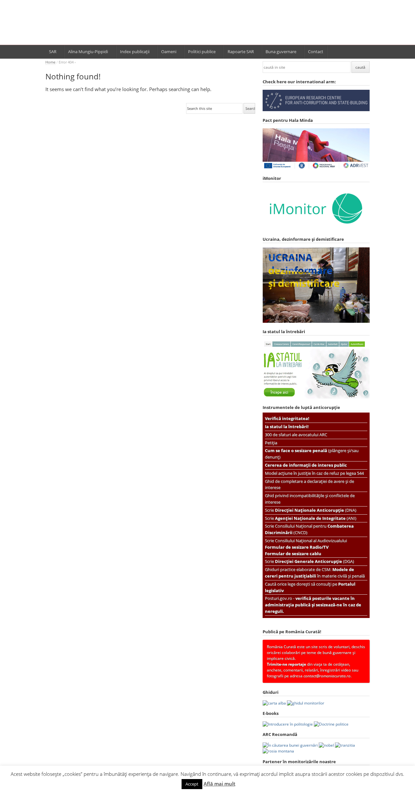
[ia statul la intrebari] (316, 397)
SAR (52, 51)
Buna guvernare (281, 51)
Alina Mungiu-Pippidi (88, 51)
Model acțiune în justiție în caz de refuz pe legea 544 (314, 473)
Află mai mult (219, 783)
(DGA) (314, 561)
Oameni (168, 51)
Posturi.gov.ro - (313, 604)
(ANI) (315, 518)
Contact (315, 51)
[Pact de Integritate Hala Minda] (316, 168)
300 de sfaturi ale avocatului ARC (296, 434)
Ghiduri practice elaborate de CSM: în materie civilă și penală (315, 572)
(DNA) (315, 510)
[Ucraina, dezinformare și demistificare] (316, 229)
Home (50, 62)
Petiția (271, 443)
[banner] (207, 25)
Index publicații (134, 51)
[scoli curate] (316, 109)
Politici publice (202, 51)
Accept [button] (191, 784)
